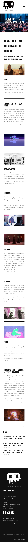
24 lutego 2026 (6, 454)
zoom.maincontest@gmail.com (10, 520)
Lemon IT (23, 539)
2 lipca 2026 (6, 440)
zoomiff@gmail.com (8, 525)
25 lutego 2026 (6, 447)
